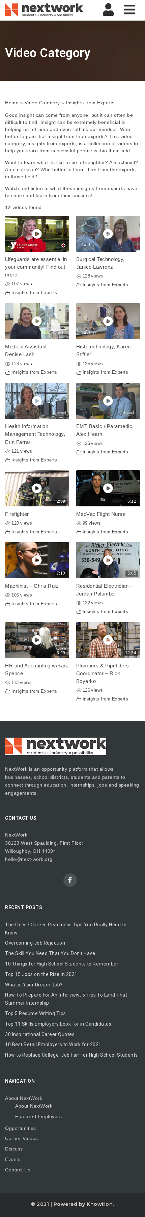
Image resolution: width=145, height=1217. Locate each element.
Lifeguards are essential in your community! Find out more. (36, 266)
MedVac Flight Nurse (101, 514)
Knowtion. (100, 1204)
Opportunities (20, 1128)
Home (12, 102)
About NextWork (23, 1098)
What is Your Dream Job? (34, 984)
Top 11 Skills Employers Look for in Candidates (58, 1024)
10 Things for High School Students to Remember (61, 964)
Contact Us (17, 1169)
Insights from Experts (34, 292)
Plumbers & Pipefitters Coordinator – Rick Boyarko (102, 673)
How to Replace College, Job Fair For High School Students (71, 1055)
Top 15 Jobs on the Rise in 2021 (41, 974)
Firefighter (17, 514)
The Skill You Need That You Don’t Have (50, 953)
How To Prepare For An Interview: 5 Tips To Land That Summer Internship (66, 999)
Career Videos (21, 1138)
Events (13, 1159)
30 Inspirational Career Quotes (40, 1034)
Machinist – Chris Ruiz (32, 586)
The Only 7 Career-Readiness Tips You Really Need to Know (66, 928)
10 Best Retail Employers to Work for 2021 (53, 1044)
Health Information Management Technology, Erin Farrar (35, 434)
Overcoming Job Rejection (35, 943)
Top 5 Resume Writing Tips (35, 1013)
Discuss (14, 1149)
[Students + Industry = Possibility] (44, 10)
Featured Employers (38, 1116)
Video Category (42, 102)
